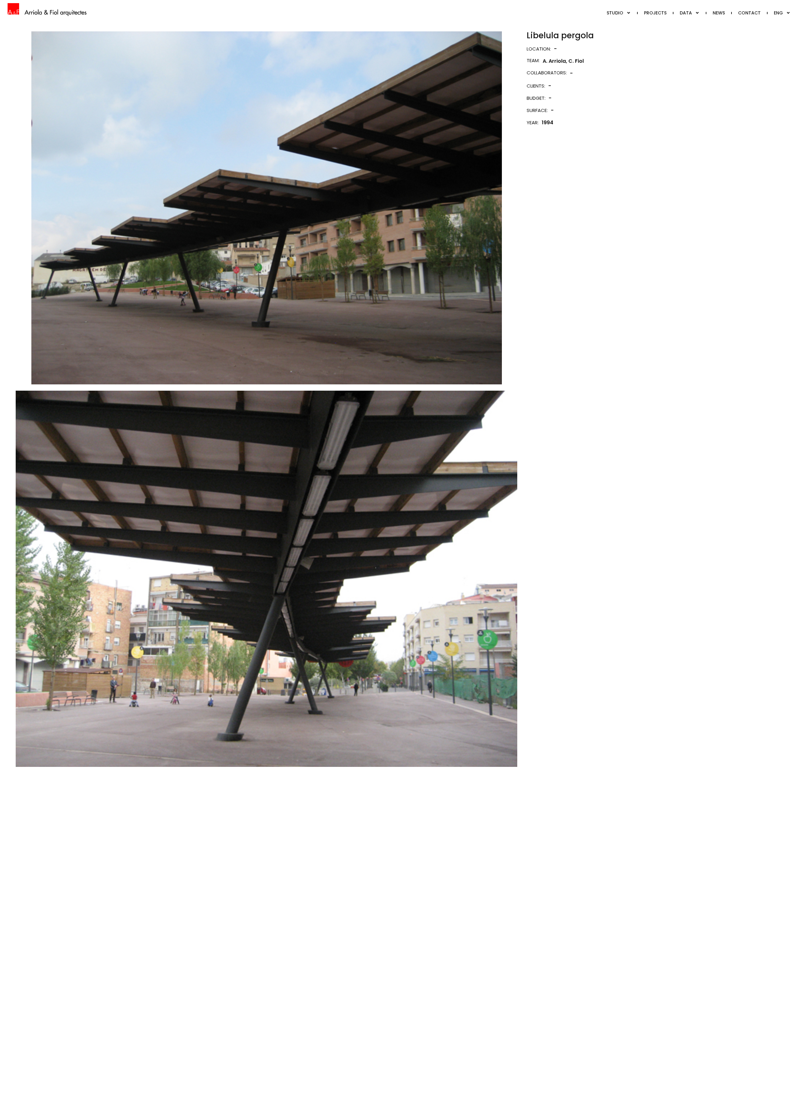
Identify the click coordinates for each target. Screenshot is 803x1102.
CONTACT (749, 13)
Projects (655, 13)
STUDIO (615, 13)
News (719, 13)
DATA (686, 13)
